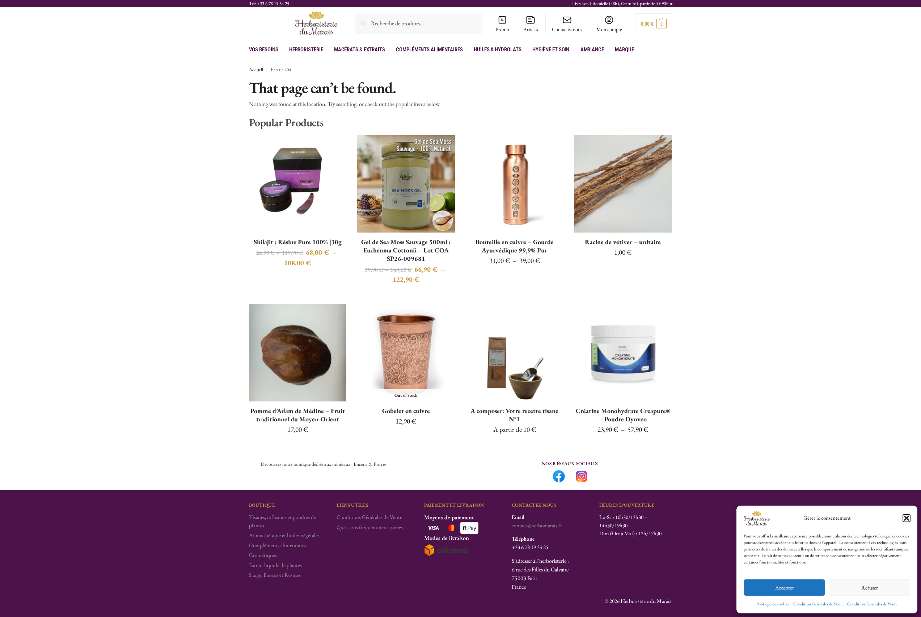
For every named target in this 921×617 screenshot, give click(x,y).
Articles (530, 29)
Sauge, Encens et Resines (275, 574)
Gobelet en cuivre (406, 411)
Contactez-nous (567, 29)
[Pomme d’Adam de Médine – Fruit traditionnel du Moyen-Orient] (298, 352)
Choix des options (298, 279)
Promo (502, 29)
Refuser (869, 587)
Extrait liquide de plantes (275, 565)
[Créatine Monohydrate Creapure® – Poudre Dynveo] (623, 352)
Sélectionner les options (514, 446)
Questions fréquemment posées (370, 527)
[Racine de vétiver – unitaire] (623, 184)
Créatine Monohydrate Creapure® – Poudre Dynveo (623, 415)
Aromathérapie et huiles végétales (284, 535)
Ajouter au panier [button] (622, 269)
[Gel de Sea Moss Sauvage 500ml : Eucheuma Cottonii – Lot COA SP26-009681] (406, 184)
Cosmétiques (263, 555)
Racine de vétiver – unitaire (623, 242)
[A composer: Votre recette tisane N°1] (514, 352)
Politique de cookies (773, 604)
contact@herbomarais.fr (537, 525)
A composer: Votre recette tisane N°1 (514, 415)
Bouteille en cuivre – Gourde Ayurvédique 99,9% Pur (515, 246)
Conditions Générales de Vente (369, 517)
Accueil (256, 69)
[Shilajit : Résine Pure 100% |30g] (298, 184)
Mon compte (609, 29)
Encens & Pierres (370, 464)
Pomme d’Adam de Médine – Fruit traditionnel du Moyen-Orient (297, 415)
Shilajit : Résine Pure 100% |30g (298, 242)
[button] (906, 518)
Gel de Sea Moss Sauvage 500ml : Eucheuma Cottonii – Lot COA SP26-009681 (406, 250)
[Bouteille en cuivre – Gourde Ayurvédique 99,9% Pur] (514, 184)
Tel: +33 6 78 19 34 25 (269, 3)
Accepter (784, 587)
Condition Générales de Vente (818, 604)
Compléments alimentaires (277, 545)
